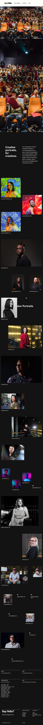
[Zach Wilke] (8, 3)
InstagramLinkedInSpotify (24, 713)
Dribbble (24, 716)
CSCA (34, 712)
